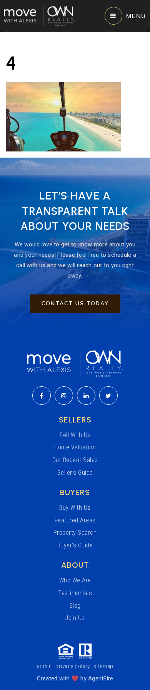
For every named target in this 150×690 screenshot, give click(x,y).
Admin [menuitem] (44, 666)
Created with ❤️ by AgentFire (75, 678)
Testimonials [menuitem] (75, 593)
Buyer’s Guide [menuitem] (75, 545)
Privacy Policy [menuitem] (72, 666)
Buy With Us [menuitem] (75, 507)
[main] (75, 92)
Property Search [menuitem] (75, 532)
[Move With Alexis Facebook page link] (41, 395)
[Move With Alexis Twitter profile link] (108, 395)
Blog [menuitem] (75, 605)
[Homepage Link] (39, 15)
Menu (136, 16)
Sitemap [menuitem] (103, 666)
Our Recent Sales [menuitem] (75, 460)
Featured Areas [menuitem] (75, 520)
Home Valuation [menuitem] (75, 447)
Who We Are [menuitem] (75, 580)
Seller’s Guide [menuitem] (75, 472)
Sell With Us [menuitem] (75, 435)
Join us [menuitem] (75, 618)
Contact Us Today (75, 303)
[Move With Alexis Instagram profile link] (64, 395)
